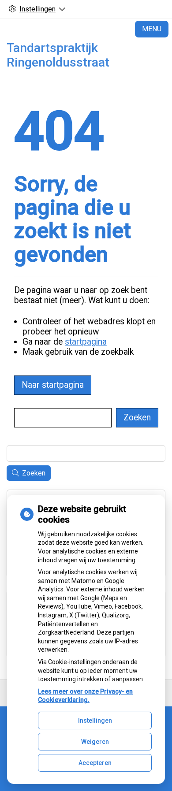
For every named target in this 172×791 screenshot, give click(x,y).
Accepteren (95, 762)
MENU (151, 29)
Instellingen (95, 720)
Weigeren (95, 741)
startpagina (86, 342)
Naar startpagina (53, 385)
